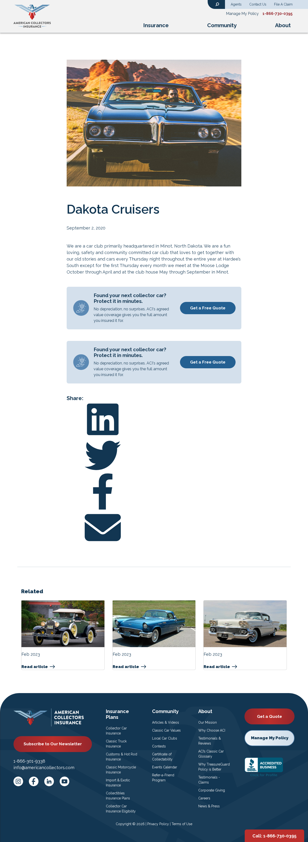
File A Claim (283, 4)
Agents (236, 4)
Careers (204, 798)
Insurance (156, 25)
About (283, 25)
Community (222, 25)
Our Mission (207, 722)
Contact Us (257, 4)
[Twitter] (154, 455)
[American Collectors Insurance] (32, 16)
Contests (159, 746)
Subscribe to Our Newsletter (53, 743)
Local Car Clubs (164, 738)
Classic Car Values (166, 730)
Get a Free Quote (207, 308)
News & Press (209, 806)
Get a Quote (269, 716)
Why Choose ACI (211, 730)
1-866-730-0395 (278, 13)
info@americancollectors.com (43, 767)
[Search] (217, 4)
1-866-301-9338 (29, 761)
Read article (34, 667)
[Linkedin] (154, 419)
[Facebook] (154, 491)
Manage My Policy (242, 13)
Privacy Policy (158, 824)
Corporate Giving (211, 790)
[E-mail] (154, 528)
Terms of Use (182, 824)
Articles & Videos (165, 722)
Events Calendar (164, 767)
